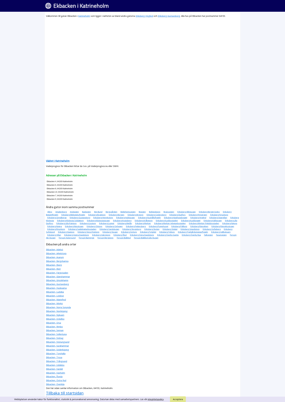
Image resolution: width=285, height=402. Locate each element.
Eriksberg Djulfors (178, 214)
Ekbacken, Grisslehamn (57, 280)
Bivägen (142, 211)
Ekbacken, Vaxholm (55, 372)
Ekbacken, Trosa (54, 357)
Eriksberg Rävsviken (199, 226)
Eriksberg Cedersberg (156, 214)
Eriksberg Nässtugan (74, 226)
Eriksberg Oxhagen (114, 226)
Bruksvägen (169, 211)
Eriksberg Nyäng (54, 226)
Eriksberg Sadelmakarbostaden (82, 229)
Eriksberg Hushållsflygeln (149, 217)
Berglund (98, 211)
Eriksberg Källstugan (213, 220)
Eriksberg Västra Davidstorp (76, 235)
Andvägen (74, 211)
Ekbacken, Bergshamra (57, 261)
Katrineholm (84, 16)
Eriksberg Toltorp (167, 232)
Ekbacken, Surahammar (57, 345)
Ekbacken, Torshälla (55, 353)
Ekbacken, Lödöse (55, 295)
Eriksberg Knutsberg (122, 220)
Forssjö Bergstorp (105, 237)
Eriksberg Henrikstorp (103, 217)
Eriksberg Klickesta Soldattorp (70, 220)
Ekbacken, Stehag (54, 338)
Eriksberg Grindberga (56, 217)
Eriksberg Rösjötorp (56, 229)
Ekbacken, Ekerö (54, 265)
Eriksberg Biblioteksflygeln (73, 214)
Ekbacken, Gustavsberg (57, 284)
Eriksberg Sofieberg (212, 229)
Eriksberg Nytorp (229, 223)
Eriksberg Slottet (170, 229)
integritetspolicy (156, 399)
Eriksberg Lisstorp (88, 223)
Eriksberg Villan (54, 235)
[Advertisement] (135, 41)
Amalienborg (61, 211)
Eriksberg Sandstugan (109, 229)
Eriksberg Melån (125, 223)
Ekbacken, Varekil (54, 369)
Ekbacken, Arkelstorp (56, 253)
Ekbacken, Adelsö (54, 249)
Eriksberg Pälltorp (179, 226)
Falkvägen (208, 235)
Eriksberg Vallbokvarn (221, 232)
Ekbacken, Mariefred (56, 299)
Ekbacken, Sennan (55, 330)
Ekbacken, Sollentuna (56, 334)
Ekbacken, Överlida (55, 384)
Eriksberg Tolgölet (148, 232)
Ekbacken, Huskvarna (56, 288)
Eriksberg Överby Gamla (168, 235)
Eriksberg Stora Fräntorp (88, 232)
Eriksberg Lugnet (106, 223)
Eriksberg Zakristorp (101, 235)
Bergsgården (111, 211)
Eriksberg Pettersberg (136, 226)
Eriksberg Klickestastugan (98, 220)
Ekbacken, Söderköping (57, 349)
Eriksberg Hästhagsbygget (175, 217)
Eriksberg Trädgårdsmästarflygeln (193, 232)
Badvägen (86, 211)
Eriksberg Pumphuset (158, 226)
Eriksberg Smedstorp (190, 229)
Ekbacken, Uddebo (55, 365)
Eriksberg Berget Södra (209, 211)
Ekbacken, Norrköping (57, 311)
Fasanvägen (221, 235)
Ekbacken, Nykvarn (55, 315)
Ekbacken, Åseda (54, 376)
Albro (49, 211)
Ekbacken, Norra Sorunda (58, 307)
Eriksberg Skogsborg (131, 229)
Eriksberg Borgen (116, 214)
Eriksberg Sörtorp (129, 232)
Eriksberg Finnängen (198, 214)
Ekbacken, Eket (53, 268)
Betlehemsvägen (128, 211)
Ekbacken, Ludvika (55, 291)
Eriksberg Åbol (120, 235)
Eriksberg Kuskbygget (190, 220)
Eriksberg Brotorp (135, 214)
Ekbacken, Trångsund (56, 361)
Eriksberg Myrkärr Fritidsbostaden (204, 223)
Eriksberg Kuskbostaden (167, 220)
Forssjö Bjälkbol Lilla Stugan (146, 237)
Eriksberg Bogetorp (97, 214)
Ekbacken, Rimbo (54, 326)
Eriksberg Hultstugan (125, 217)
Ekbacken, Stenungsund (57, 342)
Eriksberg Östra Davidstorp (142, 235)
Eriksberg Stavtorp (66, 232)
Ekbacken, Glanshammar (58, 276)
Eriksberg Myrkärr (143, 223)
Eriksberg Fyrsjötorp (219, 214)
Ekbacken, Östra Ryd (56, 380)
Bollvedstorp (154, 211)
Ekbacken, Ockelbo (55, 319)
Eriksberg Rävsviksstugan (223, 226)
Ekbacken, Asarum (55, 257)
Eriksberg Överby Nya (191, 235)
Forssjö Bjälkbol (124, 237)
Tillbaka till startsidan (65, 393)
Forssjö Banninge (86, 237)
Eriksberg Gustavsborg (169, 16)
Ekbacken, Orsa (53, 322)
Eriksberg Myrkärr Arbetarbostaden (170, 223)
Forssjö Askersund (67, 237)
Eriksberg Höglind (144, 16)
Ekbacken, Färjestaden (57, 272)
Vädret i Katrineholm (57, 161)
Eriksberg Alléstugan (186, 211)
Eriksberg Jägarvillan (218, 217)
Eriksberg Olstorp (94, 226)
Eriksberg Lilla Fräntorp (66, 223)
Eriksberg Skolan (151, 229)
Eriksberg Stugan (110, 232)
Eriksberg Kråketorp (144, 220)
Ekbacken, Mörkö (54, 303)
